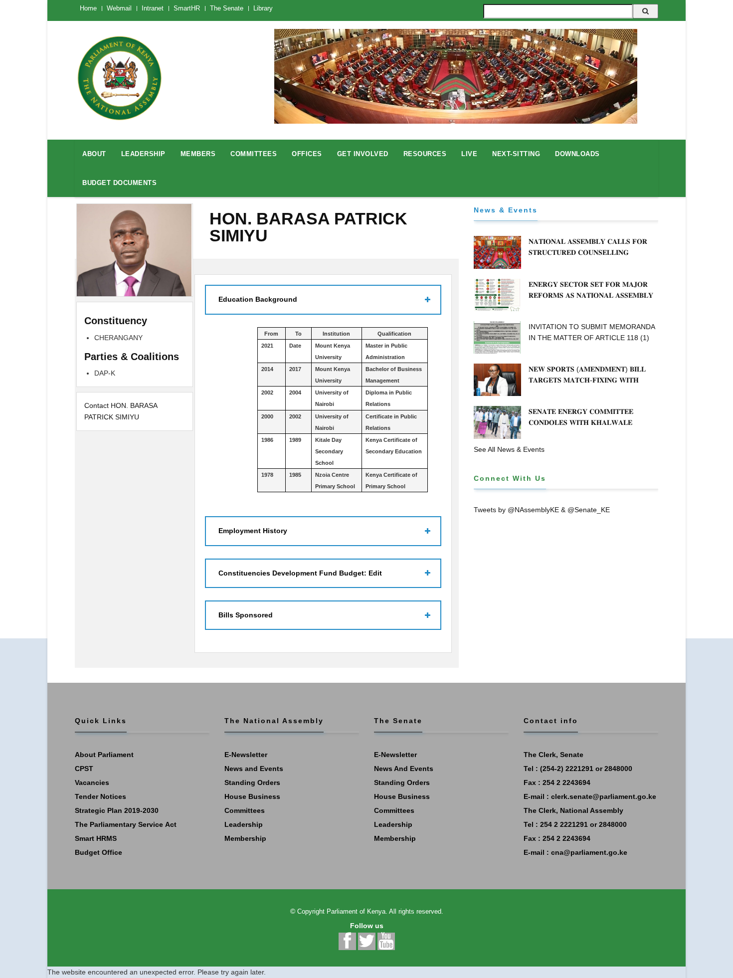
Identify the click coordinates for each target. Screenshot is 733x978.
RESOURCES (425, 154)
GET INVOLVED (362, 154)
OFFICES (307, 154)
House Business (252, 796)
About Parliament (104, 755)
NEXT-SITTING (516, 154)
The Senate (226, 8)
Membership (245, 838)
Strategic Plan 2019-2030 (117, 810)
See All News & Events (509, 449)
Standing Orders (252, 782)
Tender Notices (100, 796)
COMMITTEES (253, 154)
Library (263, 8)
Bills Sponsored (245, 615)
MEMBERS (198, 154)
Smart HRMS (96, 838)
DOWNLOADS (577, 154)
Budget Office (98, 852)
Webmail (119, 8)
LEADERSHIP (143, 154)
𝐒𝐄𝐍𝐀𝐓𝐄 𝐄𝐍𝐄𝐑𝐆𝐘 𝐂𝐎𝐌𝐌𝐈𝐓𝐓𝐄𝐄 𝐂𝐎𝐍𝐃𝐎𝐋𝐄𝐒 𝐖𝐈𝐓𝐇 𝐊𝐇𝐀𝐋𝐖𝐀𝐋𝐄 (581, 416)
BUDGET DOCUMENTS (119, 183)
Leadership (243, 824)
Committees (244, 810)
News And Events (403, 769)
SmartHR (187, 8)
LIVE (469, 154)
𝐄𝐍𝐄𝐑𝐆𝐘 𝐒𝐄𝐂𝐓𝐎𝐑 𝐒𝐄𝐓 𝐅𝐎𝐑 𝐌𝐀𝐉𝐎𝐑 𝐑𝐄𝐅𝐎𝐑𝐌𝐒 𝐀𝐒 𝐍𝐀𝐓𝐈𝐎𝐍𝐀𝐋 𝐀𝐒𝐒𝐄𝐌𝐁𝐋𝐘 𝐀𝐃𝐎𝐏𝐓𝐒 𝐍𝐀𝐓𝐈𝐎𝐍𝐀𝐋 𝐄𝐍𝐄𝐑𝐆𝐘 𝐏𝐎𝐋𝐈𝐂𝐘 (592, 295)
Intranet (153, 8)
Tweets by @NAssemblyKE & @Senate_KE (542, 510)
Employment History (252, 531)
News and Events (253, 769)
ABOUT (94, 154)
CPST (84, 769)
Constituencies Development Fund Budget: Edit (300, 573)
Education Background (257, 299)
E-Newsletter (245, 755)
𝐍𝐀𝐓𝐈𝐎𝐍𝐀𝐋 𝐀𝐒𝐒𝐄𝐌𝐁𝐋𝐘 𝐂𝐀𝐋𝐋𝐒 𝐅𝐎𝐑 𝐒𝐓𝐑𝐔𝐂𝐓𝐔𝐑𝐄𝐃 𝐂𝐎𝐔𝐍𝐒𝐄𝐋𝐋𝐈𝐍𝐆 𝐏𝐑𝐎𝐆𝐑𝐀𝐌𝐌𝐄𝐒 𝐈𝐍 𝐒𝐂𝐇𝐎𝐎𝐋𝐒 (588, 252)
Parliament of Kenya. (357, 911)
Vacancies (92, 782)
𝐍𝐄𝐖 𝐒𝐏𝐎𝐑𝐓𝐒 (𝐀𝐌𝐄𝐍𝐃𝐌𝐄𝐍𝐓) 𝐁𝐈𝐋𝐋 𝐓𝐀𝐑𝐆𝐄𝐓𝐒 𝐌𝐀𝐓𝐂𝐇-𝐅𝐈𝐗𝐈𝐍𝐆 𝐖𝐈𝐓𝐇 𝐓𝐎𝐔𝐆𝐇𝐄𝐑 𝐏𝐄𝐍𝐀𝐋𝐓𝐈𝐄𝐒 (587, 380)
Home (88, 8)
